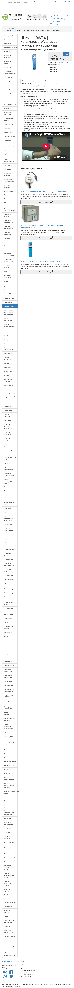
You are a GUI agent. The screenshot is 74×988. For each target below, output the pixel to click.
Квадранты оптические (7, 276)
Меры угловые (8, 389)
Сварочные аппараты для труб (10, 931)
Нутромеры (7, 454)
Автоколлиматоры (9, 40)
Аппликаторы (8, 77)
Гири (5, 150)
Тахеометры (8, 646)
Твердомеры (8, 654)
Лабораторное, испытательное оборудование (8, 312)
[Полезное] (57, 1)
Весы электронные (10, 105)
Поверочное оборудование (8, 529)
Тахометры (7, 650)
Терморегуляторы (9, 936)
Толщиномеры (8, 681)
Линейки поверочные (8, 331)
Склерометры (8, 618)
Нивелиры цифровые (7, 445)
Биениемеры (8, 93)
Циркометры (8, 746)
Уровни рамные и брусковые (9, 719)
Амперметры (8, 818)
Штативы (6, 769)
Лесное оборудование (8, 319)
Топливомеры (8, 685)
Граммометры (8, 165)
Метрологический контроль (9, 398)
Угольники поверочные (8, 713)
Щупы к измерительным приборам (9, 785)
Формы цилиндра (9, 742)
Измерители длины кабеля (8, 227)
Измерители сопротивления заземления (8, 240)
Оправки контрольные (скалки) (8, 481)
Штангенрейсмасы (10, 762)
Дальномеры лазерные (8, 174)
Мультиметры (8, 420)
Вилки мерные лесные (8, 119)
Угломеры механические (8, 702)
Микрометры (8, 407)
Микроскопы (8, 410)
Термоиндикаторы (9, 665)
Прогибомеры (8, 559)
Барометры (7, 89)
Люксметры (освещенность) (9, 348)
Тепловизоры (8, 662)
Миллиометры (8, 906)
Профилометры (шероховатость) (9, 564)
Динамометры (8, 195)
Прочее (6, 801)
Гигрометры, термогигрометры (9, 145)
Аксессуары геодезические (8, 56)
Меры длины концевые (8, 380)
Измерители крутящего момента (8, 867)
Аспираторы (8, 85)
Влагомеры (7, 128)
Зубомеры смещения (7, 204)
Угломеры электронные (8, 708)
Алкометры (7, 67)
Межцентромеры (9, 371)
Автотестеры (8, 44)
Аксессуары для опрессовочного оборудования (9, 812)
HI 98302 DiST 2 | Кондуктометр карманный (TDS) (40, 261)
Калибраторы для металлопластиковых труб (10, 897)
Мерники (6, 375)
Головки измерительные (9, 160)
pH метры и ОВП (9, 36)
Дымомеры (7, 199)
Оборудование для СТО (10, 458)
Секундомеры (8, 608)
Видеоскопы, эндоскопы (8, 113)
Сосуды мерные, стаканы (9, 627)
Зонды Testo (8, 854)
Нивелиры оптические (7, 433)
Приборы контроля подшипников (10, 541)
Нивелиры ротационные (8, 439)
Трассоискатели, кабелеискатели (9, 690)
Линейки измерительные (9, 325)
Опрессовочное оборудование (9, 921)
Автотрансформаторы (11, 47)
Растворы (7, 926)
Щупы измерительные (9, 778)
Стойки (6, 636)
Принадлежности (50, 81)
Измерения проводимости (8, 221)
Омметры (7, 916)
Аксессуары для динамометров (9, 806)
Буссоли (6, 101)
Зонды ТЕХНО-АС (9, 858)
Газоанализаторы (9, 136)
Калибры (6, 271)
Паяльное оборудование (8, 492)
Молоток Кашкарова (7, 415)
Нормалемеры (8, 450)
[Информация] (61, 1)
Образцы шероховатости (8, 468)
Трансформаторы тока (9, 947)
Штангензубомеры (10, 758)
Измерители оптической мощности (8, 883)
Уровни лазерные (9, 956)
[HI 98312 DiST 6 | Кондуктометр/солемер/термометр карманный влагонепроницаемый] (34, 62)
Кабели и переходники (8, 890)
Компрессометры (9, 302)
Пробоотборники (9, 550)
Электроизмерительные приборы (11, 792)
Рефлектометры (9, 589)
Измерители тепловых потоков (9, 254)
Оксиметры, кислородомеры (9, 474)
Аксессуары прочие (7, 62)
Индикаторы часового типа (8, 260)
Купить (66, 54)
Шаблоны (7, 750)
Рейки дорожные (9, 579)
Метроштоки (8, 403)
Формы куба (8, 732)
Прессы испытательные (9, 535)
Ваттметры (7, 828)
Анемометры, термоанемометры (10, 72)
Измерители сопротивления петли (8, 248)
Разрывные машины (7, 570)
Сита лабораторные (8, 613)
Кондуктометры (9, 306)
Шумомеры (7, 773)
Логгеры (6, 340)
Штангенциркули (9, 765)
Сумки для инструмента (8, 641)
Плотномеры (8, 524)
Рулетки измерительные (9, 598)
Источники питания (7, 266)
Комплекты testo (9, 299)
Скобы (6, 622)
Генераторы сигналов (7, 837)
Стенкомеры (8, 632)
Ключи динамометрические (10, 288)
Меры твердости (9, 385)
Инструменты (8, 797)
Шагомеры (7, 754)
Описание (25, 81)
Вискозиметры (8, 124)
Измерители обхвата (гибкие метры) (9, 875)
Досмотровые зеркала (8, 849)
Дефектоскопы (8, 191)
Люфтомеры (8, 353)
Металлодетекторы (10, 393)
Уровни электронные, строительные (8, 726)
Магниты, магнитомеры (8, 358)
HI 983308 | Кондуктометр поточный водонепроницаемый (43, 191)
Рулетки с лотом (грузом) (9, 603)
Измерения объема (7, 215)
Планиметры (8, 508)
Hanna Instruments (64, 62)
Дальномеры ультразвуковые (9, 180)
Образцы (7, 463)
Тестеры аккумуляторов (8, 941)
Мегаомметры (8, 367)
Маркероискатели (9, 903)
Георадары (7, 140)
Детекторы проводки (7, 186)
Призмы (6, 546)
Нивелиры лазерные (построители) (8, 426)
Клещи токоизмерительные (10, 282)
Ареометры (7, 81)
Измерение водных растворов (9, 210)
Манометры (7, 363)
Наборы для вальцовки (8, 911)
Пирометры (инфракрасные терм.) (9, 502)
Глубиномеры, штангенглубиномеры (11, 155)
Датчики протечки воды (9, 843)
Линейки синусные (10, 336)
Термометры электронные (8, 676)
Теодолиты (7, 658)
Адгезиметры (8, 51)
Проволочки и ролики (8, 554)
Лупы (5, 344)
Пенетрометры (8, 497)
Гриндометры (8, 169)
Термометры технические (8, 670)
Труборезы (7, 952)
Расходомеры (8, 575)
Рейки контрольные (8, 584)
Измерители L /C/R (10, 862)
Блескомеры (8, 97)
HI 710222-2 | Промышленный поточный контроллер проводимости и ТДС (41, 226)
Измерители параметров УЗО (9, 233)
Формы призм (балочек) (8, 737)
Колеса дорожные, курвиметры (10, 294)
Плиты (6, 512)
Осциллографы (9, 487)
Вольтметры (7, 832)
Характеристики (37, 81)
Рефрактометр (8, 593)
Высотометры (8, 132)
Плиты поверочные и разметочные (8, 518)
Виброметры (8, 108)
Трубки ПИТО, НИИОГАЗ (8, 696)
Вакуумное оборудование (8, 823)
